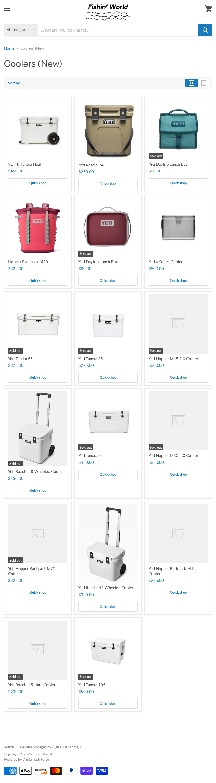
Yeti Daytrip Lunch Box (98, 261)
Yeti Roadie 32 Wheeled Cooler (105, 587)
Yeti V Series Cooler (166, 261)
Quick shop (37, 183)
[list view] (204, 83)
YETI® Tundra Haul (24, 164)
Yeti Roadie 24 (91, 164)
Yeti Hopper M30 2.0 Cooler (173, 455)
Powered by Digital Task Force (26, 759)
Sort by (14, 83)
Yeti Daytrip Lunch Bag (168, 164)
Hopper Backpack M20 (28, 261)
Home (9, 48)
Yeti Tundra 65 (20, 358)
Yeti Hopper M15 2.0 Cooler (173, 358)
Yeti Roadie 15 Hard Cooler (31, 684)
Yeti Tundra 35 (90, 358)
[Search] (205, 30)
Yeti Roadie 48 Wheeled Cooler (35, 471)
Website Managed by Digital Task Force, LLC (53, 747)
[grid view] (191, 83)
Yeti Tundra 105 (91, 684)
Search (9, 747)
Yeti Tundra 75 (90, 455)
